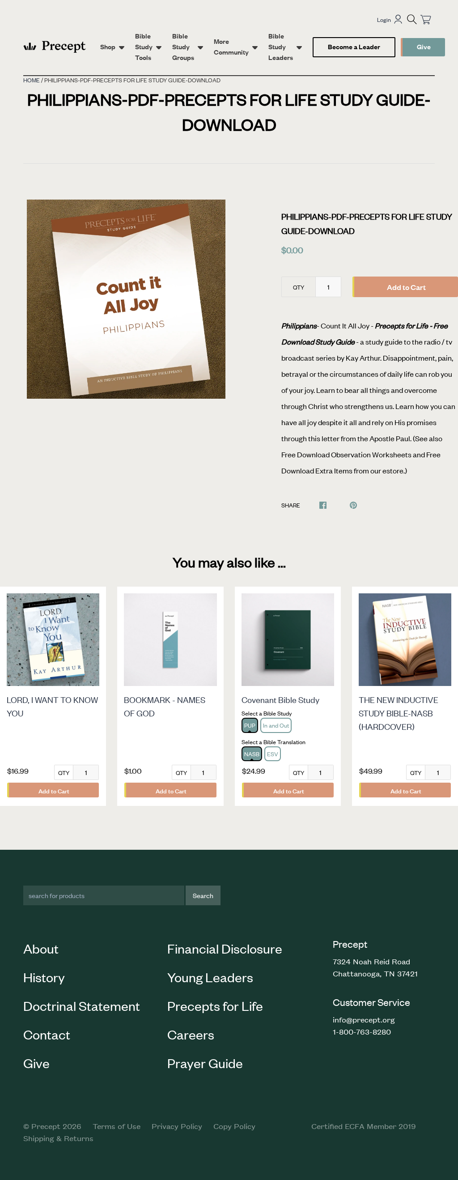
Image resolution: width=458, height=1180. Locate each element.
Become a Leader (354, 46)
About (41, 948)
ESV (272, 754)
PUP (249, 725)
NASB (251, 754)
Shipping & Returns (58, 1138)
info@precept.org (364, 1019)
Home (31, 80)
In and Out (276, 725)
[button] (412, 19)
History (44, 977)
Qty (298, 287)
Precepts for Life (215, 1005)
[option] (126, 299)
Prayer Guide (205, 1063)
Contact (46, 1034)
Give (424, 46)
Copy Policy (234, 1126)
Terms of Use (116, 1126)
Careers (190, 1034)
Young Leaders (210, 977)
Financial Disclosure (224, 948)
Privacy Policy (177, 1126)
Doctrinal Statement (81, 1005)
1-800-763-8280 (362, 1031)
